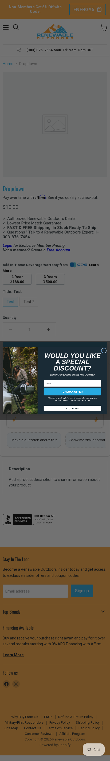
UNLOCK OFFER (72, 391)
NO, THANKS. (72, 408)
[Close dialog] (103, 350)
